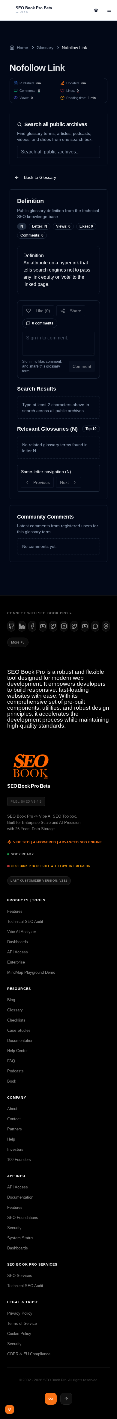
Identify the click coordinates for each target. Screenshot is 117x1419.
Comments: (30, 90)
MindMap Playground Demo (31, 972)
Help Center (17, 1050)
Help (11, 1139)
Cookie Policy (19, 1333)
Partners (14, 1129)
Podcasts (15, 1071)
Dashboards (17, 942)
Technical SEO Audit (25, 921)
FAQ (11, 1061)
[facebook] (32, 626)
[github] (11, 626)
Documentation (20, 1040)
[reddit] (95, 626)
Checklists (16, 1020)
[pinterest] (106, 626)
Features (14, 911)
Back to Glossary (40, 177)
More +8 (18, 642)
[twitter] (74, 626)
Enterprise (16, 962)
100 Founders (19, 1159)
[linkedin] (22, 626)
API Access (17, 952)
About (12, 1108)
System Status (20, 1238)
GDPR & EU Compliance (28, 1354)
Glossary (45, 47)
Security (14, 1228)
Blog (11, 1000)
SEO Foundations (22, 1217)
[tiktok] (85, 626)
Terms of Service (22, 1323)
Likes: (72, 90)
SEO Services (19, 1275)
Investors (15, 1149)
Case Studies (19, 1030)
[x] (53, 626)
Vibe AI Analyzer (21, 931)
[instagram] (64, 626)
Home (22, 47)
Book (11, 1081)
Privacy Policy (19, 1313)
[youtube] (43, 626)
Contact (14, 1119)
